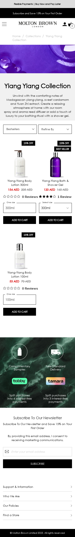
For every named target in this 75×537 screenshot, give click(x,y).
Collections (33, 36)
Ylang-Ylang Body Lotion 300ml (19, 182)
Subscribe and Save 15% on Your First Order (37, 13)
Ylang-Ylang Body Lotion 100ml (19, 274)
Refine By (47, 129)
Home (16, 36)
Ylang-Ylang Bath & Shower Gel (55, 182)
